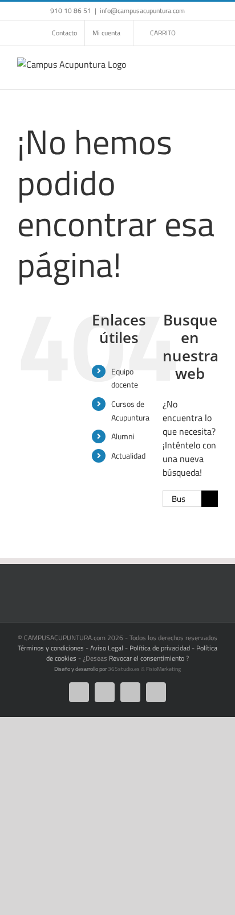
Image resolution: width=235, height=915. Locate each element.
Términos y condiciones (51, 647)
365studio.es (124, 669)
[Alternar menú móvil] (213, 63)
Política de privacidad (159, 647)
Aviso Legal (106, 647)
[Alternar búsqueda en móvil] (192, 63)
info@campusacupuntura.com (142, 10)
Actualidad (128, 455)
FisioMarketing (163, 669)
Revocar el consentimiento (146, 658)
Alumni (123, 436)
